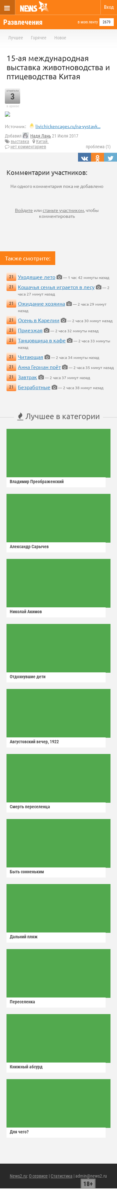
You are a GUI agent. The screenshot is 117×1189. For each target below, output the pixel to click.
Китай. (42, 141)
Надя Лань (40, 136)
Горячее (38, 37)
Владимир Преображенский (37, 481)
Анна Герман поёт (39, 366)
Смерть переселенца (30, 806)
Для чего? (19, 1131)
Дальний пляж (24, 936)
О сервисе (38, 1176)
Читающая (30, 356)
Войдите (24, 210)
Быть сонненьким (27, 871)
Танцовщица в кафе (42, 340)
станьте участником (63, 210)
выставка (20, 141)
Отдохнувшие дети (28, 676)
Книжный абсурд (26, 1066)
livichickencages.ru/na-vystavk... (67, 126)
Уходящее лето (36, 276)
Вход (109, 7)
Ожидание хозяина (41, 303)
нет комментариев (28, 146)
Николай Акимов (26, 611)
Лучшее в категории (61, 416)
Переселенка (22, 1001)
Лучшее (15, 37)
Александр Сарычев (29, 546)
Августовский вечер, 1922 (34, 741)
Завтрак (27, 377)
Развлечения (23, 22)
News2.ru (18, 1176)
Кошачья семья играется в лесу (56, 287)
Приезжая (30, 330)
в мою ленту (88, 22)
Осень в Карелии (38, 320)
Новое (60, 37)
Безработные (34, 387)
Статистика (61, 1176)
